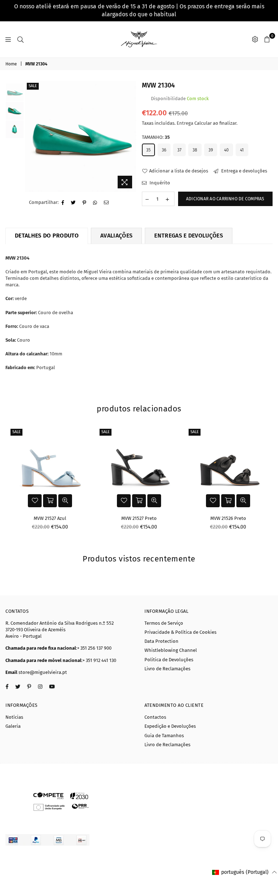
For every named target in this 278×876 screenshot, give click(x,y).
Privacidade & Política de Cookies (180, 632)
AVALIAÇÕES (116, 235)
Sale (33, 86)
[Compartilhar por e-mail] (106, 202)
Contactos (155, 717)
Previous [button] (31, 136)
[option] (80, 136)
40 (226, 150)
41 (242, 150)
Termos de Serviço (163, 623)
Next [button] (130, 136)
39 (210, 150)
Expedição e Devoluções (170, 726)
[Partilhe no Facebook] (63, 202)
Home (11, 64)
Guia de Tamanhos (164, 735)
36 (164, 150)
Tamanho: (156, 137)
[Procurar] (20, 39)
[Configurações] (255, 39)
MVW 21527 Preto (139, 518)
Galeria (13, 726)
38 (195, 150)
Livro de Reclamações (167, 668)
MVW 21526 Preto (228, 518)
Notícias (14, 717)
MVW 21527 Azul (50, 518)
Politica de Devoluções (168, 659)
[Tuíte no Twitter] (73, 202)
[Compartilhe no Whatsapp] (95, 202)
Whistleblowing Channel (170, 650)
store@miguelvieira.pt (42, 672)
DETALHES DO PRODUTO (47, 235)
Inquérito (159, 182)
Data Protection (161, 641)
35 (148, 150)
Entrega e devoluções (243, 171)
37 (179, 150)
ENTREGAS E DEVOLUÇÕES (188, 235)
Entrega (185, 123)
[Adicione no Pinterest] (84, 202)
